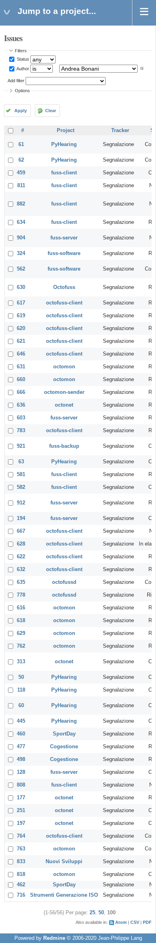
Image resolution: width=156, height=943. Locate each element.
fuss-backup (64, 446)
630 (21, 287)
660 (21, 379)
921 (21, 446)
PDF (147, 922)
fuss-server (64, 238)
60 (21, 705)
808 (21, 785)
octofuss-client (64, 303)
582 (21, 487)
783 (21, 430)
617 (21, 303)
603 (21, 418)
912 (21, 503)
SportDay (64, 734)
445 (21, 721)
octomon (64, 367)
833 (21, 861)
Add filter (16, 80)
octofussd (64, 582)
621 (21, 341)
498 (21, 759)
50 (21, 677)
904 (21, 238)
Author (22, 68)
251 (21, 810)
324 (21, 253)
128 (21, 772)
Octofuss (64, 287)
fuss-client (64, 173)
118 (21, 690)
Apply (20, 110)
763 (21, 849)
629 (21, 633)
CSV (134, 922)
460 (21, 734)
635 (21, 582)
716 (21, 895)
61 (21, 144)
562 (21, 269)
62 (21, 160)
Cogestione (64, 746)
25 (92, 912)
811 (21, 185)
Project (65, 130)
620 (21, 328)
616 (21, 608)
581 (21, 474)
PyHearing (64, 144)
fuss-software (64, 253)
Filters (21, 50)
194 (21, 518)
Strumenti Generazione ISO (64, 895)
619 (21, 315)
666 (21, 392)
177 (21, 798)
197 (21, 823)
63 (21, 462)
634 (21, 222)
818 (21, 874)
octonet (64, 405)
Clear (50, 110)
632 (21, 569)
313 (21, 661)
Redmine (54, 938)
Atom (121, 922)
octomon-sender (64, 392)
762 (21, 646)
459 (21, 173)
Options (22, 90)
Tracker (120, 130)
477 (21, 746)
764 (21, 836)
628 (21, 544)
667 (21, 531)
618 (21, 620)
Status (22, 59)
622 (21, 556)
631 (21, 367)
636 (21, 405)
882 (21, 204)
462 (21, 885)
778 (21, 595)
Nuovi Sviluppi (64, 861)
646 (21, 354)
